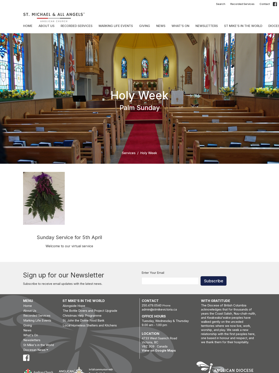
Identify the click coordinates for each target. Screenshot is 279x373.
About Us (47, 26)
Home (27, 26)
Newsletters (206, 26)
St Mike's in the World (243, 26)
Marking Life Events (116, 26)
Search (220, 4)
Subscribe (213, 280)
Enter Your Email (153, 273)
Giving (144, 26)
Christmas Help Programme (82, 315)
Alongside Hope (74, 306)
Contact (265, 4)
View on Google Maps (159, 350)
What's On (180, 26)
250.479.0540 (152, 305)
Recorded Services (242, 4)
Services (128, 153)
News (160, 26)
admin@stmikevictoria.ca (159, 309)
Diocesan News (34, 350)
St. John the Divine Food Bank (83, 320)
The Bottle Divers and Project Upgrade (90, 311)
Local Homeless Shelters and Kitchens (90, 325)
